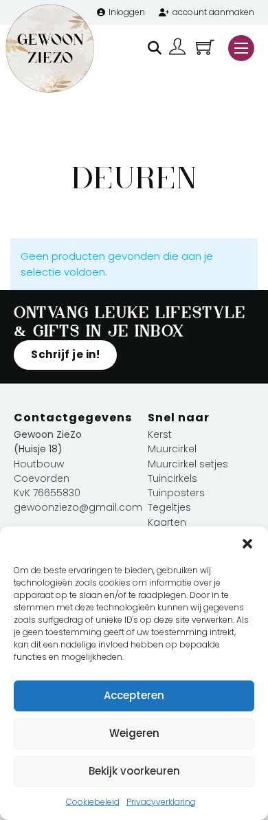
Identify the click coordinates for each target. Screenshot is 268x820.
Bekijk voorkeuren (134, 771)
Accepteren (134, 695)
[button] (247, 544)
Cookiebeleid (93, 802)
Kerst (160, 434)
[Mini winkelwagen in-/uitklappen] (205, 47)
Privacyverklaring (161, 802)
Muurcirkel (172, 449)
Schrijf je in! (65, 354)
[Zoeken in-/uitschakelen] (155, 48)
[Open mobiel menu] (241, 48)
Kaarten (167, 522)
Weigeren (134, 733)
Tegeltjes (169, 507)
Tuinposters (176, 493)
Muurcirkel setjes (188, 464)
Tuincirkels (172, 478)
